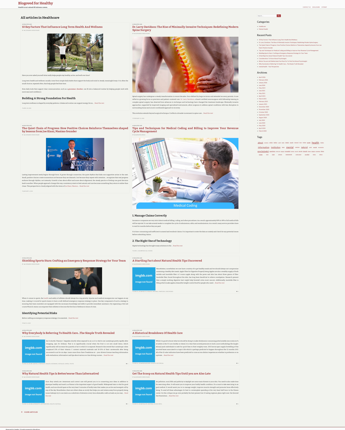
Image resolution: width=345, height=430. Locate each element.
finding (304, 142)
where (320, 154)
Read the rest (99, 103)
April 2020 (262, 128)
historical (160, 363)
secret (296, 151)
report (282, 151)
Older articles (31, 412)
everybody (41, 363)
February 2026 (263, 80)
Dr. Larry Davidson (187, 99)
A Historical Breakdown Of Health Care (157, 333)
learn (283, 147)
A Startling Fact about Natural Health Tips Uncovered (167, 260)
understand (298, 154)
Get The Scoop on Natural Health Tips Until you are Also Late (171, 373)
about (144, 291)
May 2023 (262, 88)
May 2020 (262, 125)
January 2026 (263, 82)
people (315, 147)
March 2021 (262, 99)
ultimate (280, 154)
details (287, 142)
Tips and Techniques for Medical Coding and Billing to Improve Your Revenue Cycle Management (288, 50)
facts (300, 142)
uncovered (169, 291)
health (46, 298)
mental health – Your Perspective (269, 66)
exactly (291, 142)
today (261, 154)
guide (308, 142)
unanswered (289, 154)
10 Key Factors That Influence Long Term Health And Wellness (62, 27)
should (305, 151)
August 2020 (263, 117)
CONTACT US (307, 7)
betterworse (45, 404)
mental (290, 147)
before (275, 142)
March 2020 (262, 131)
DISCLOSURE (316, 7)
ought (310, 147)
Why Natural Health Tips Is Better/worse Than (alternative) (60, 373)
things (322, 151)
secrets (300, 151)
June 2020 (262, 123)
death (283, 142)
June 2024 (262, 85)
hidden (322, 142)
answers (266, 142)
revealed (61, 363)
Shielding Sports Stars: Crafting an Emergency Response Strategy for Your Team (74, 260)
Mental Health (263, 29)
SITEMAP (324, 7)
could (279, 142)
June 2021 (262, 90)
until (160, 404)
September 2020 (264, 115)
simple (67, 363)
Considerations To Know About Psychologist (272, 58)
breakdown (146, 363)
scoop (156, 404)
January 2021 (263, 104)
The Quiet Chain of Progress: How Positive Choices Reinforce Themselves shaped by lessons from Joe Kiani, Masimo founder (75, 130)
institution (275, 147)
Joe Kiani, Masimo (71, 186)
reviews (292, 151)
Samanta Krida (140, 135)
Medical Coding (147, 250)
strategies (317, 151)
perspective (321, 147)
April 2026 (262, 77)
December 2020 (264, 107)
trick (267, 154)
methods (297, 147)
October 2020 (263, 112)
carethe (35, 363)
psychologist (263, 151)
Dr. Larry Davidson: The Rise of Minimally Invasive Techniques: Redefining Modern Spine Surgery (288, 42)
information (263, 147)
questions (272, 151)
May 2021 (262, 93)
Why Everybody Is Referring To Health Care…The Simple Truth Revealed (68, 333)
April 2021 (262, 96)
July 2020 (262, 120)
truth (72, 363)
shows (309, 151)
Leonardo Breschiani (32, 30)
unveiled (307, 154)
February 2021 (263, 101)
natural (155, 291)
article (271, 142)
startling (162, 291)
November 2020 (264, 109)
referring (54, 363)
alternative (36, 404)
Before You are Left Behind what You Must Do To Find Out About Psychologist (283, 61)
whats (314, 154)
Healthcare (27, 24)
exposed (296, 142)
